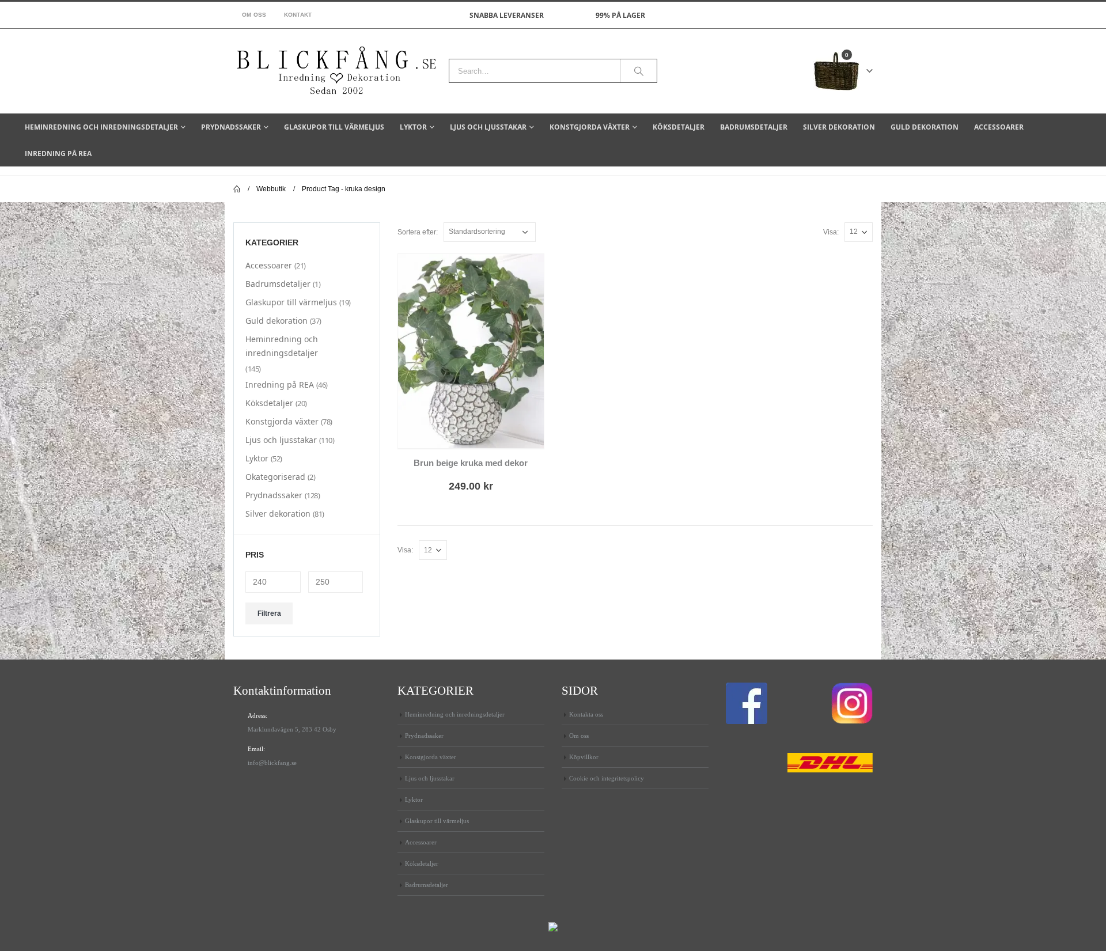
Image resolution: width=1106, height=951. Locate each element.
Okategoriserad (275, 476)
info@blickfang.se (272, 762)
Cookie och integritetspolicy (606, 778)
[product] (471, 351)
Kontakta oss (586, 714)
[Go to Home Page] (236, 189)
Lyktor (413, 127)
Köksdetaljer (678, 127)
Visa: (831, 232)
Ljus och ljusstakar (488, 127)
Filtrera (269, 613)
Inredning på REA (58, 153)
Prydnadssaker (231, 127)
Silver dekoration (839, 127)
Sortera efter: (417, 232)
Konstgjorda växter (590, 127)
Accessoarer (999, 127)
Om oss (254, 15)
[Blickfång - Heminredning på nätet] (336, 71)
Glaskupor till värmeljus (334, 127)
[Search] (639, 70)
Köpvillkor (584, 756)
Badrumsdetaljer (753, 127)
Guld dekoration (925, 127)
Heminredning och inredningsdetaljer (101, 127)
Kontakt (298, 15)
